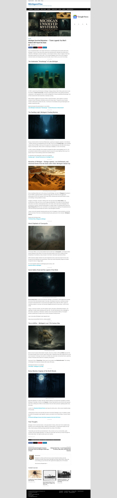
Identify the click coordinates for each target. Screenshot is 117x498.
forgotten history (35, 439)
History (48, 9)
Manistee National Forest (39, 408)
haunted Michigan (57, 439)
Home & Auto (54, 9)
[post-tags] (87, 24)
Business (31, 9)
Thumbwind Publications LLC (40, 491)
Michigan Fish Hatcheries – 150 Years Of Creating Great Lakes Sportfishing (63, 480)
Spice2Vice (61, 492)
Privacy (42, 0)
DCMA (39, 0)
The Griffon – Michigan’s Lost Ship (35, 366)
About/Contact (70, 9)
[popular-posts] (75, 24)
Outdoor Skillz (74, 491)
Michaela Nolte (33, 44)
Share (31, 47)
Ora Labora (66, 492)
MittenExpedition (72, 492)
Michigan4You (35, 4)
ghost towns (42, 439)
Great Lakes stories (49, 439)
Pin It (40, 47)
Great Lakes (43, 9)
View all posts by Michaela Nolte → (41, 463)
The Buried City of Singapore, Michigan (37, 218)
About (36, 0)
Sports (63, 9)
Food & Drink (36, 9)
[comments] (83, 24)
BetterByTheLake (80, 491)
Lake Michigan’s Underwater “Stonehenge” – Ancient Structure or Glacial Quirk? (46, 107)
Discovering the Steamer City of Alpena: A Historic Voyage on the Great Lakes (49, 483)
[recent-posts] (79, 24)
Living (60, 9)
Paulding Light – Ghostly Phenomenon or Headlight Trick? (41, 157)
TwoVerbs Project (67, 491)
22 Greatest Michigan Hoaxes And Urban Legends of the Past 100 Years (44, 417)
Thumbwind (61, 491)
